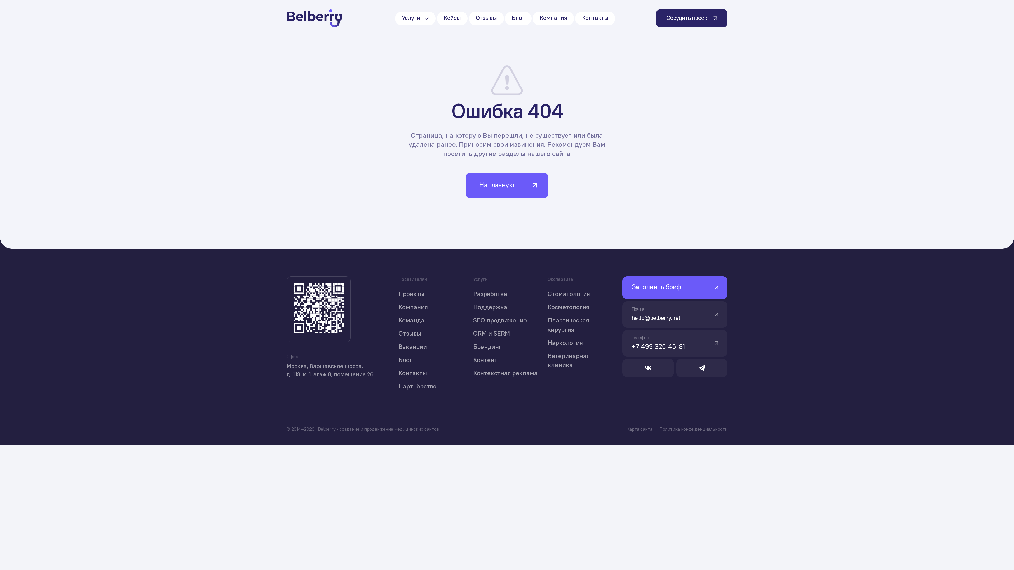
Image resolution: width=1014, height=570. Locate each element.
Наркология (565, 343)
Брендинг (487, 347)
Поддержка (490, 308)
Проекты (411, 294)
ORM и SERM (491, 334)
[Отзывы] (486, 18)
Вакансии (412, 347)
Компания (413, 308)
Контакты (412, 373)
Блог (405, 360)
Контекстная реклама (505, 373)
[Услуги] (415, 18)
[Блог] (518, 18)
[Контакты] (595, 18)
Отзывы (409, 334)
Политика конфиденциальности (693, 429)
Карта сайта (639, 429)
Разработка (490, 294)
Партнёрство (417, 387)
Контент (485, 360)
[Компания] (553, 18)
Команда (411, 321)
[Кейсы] (452, 18)
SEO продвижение (500, 321)
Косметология (568, 308)
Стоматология (569, 294)
